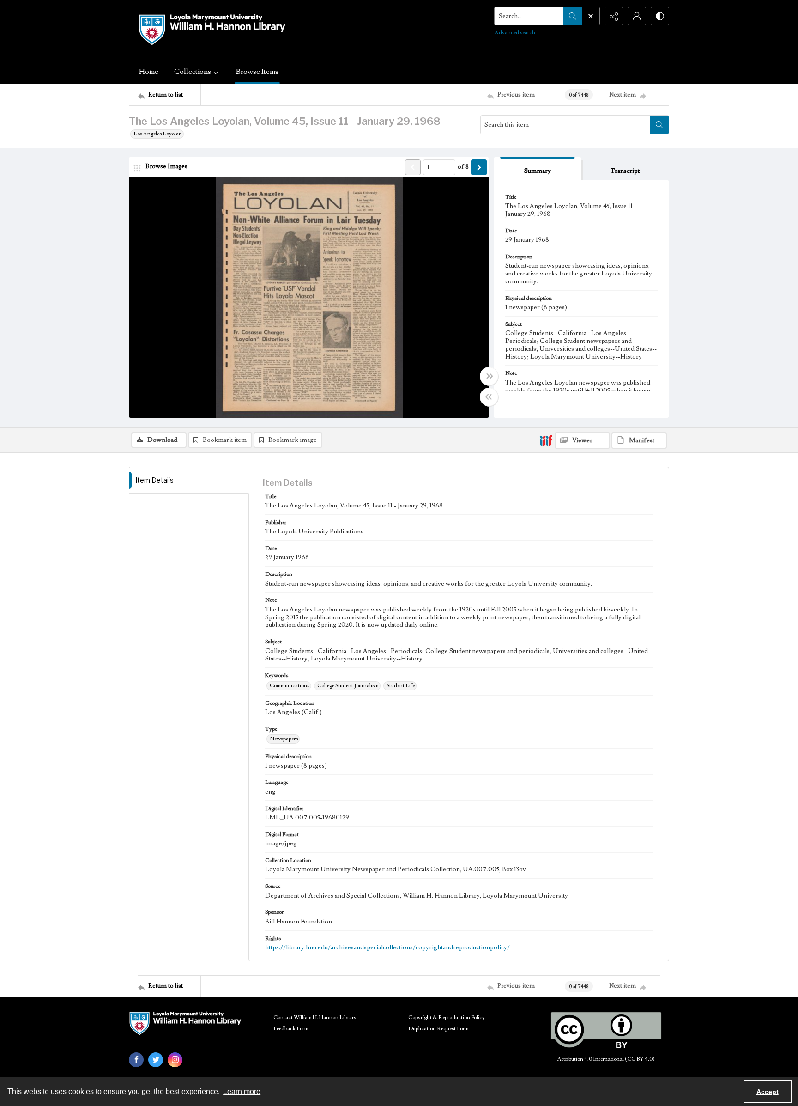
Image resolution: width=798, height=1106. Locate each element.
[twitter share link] (155, 1059)
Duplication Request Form (438, 1028)
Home (148, 71)
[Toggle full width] (489, 376)
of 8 (463, 167)
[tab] (537, 169)
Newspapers (284, 738)
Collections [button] (192, 71)
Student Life (401, 685)
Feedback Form (290, 1028)
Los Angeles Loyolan (157, 133)
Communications (289, 685)
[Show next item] (479, 167)
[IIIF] (545, 440)
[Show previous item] (413, 167)
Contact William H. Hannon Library (315, 1017)
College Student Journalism (348, 685)
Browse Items (257, 71)
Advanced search (515, 32)
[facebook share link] (136, 1059)
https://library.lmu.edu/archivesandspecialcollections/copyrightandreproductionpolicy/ (387, 947)
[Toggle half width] (489, 397)
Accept (767, 1091)
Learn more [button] (241, 1091)
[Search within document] (659, 125)
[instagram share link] (175, 1059)
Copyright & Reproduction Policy (446, 1017)
